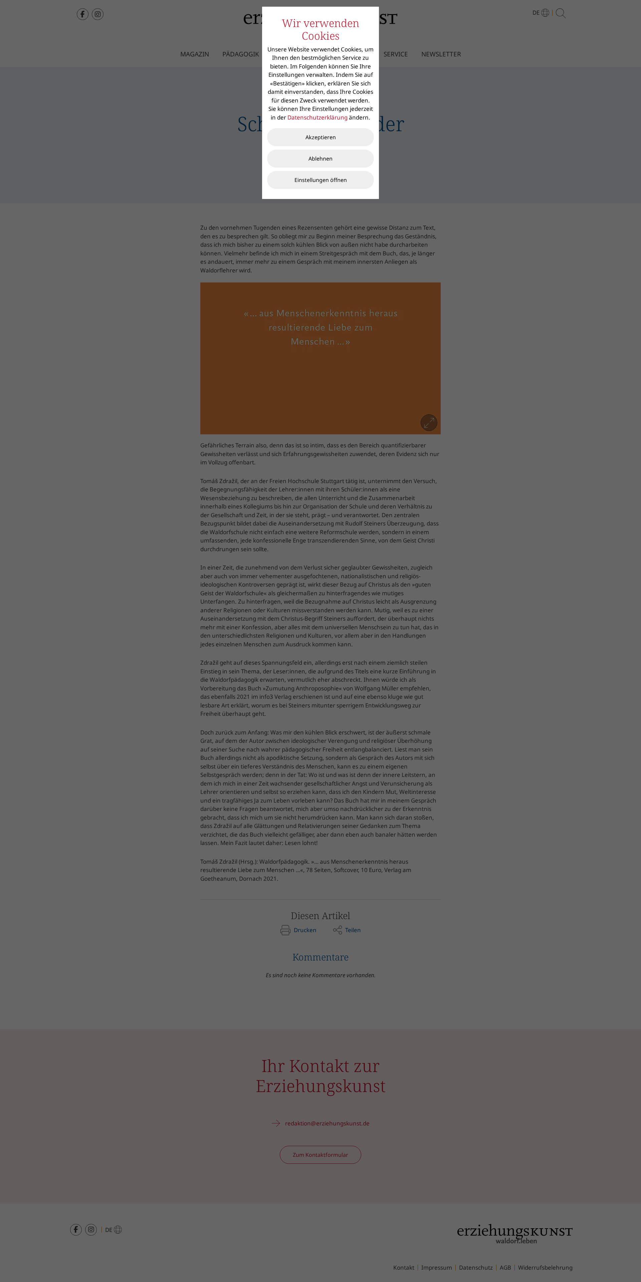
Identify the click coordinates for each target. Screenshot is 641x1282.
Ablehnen (320, 158)
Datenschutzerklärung (317, 117)
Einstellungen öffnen (320, 180)
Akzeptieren (320, 137)
